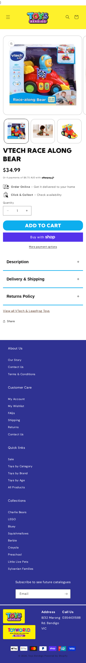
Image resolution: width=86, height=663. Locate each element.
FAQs (11, 413)
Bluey (12, 526)
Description (18, 262)
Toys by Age (16, 480)
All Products (16, 487)
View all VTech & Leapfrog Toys (26, 311)
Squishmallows (18, 533)
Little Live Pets (18, 561)
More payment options (43, 246)
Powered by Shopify (56, 655)
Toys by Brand (18, 473)
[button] (8, 17)
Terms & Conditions (21, 374)
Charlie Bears (17, 512)
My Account (16, 399)
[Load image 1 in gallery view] (16, 131)
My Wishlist (16, 406)
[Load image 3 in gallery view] (69, 131)
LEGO (12, 519)
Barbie (12, 540)
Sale (11, 459)
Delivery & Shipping (25, 279)
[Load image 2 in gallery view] (43, 131)
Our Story (14, 360)
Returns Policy (21, 296)
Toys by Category (20, 466)
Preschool (15, 554)
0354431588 (71, 618)
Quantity (8, 202)
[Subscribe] (66, 594)
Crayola (13, 547)
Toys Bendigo (36, 655)
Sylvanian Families (20, 569)
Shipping (14, 420)
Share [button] (11, 321)
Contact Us (16, 367)
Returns (13, 427)
